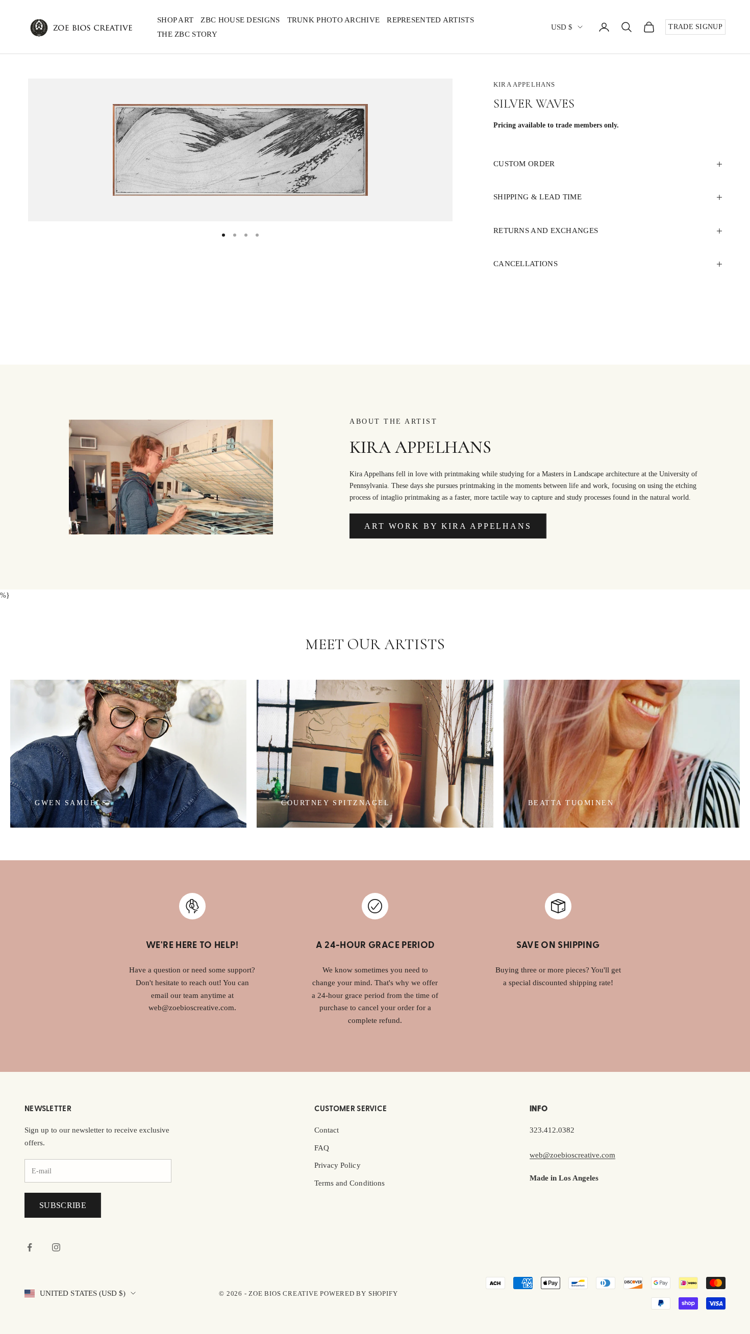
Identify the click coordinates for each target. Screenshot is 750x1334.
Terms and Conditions (349, 1183)
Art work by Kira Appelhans (448, 526)
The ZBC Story (187, 34)
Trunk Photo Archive (333, 20)
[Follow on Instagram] (56, 1247)
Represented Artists (430, 20)
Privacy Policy (337, 1165)
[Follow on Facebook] (29, 1247)
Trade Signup (695, 27)
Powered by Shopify (358, 1293)
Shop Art (175, 20)
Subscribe (62, 1205)
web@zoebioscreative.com (572, 1155)
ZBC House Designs (240, 20)
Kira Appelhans (524, 84)
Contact (326, 1130)
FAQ (321, 1148)
